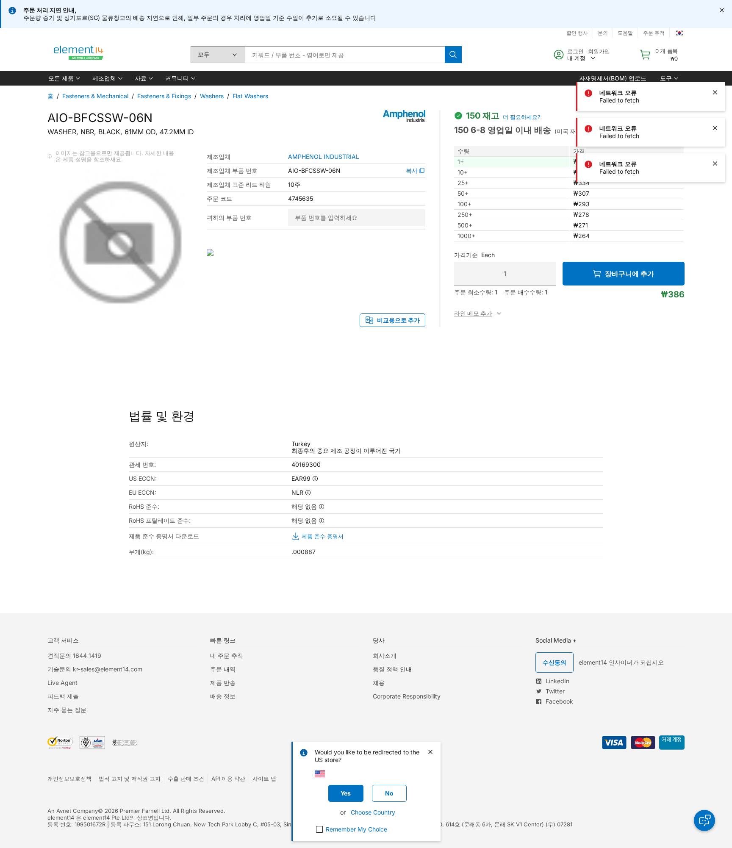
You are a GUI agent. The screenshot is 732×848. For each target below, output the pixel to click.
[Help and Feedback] (704, 820)
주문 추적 (654, 33)
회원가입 (599, 51)
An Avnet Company (72, 810)
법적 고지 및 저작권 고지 (130, 778)
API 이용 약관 (228, 778)
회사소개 (384, 655)
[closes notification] (722, 10)
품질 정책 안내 (392, 669)
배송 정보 (223, 696)
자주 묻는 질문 (66, 709)
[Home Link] (78, 54)
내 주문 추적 (226, 655)
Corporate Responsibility (407, 696)
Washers (212, 96)
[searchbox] (345, 54)
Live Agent (62, 682)
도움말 (625, 33)
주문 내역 (223, 669)
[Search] (453, 54)
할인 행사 (577, 33)
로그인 (575, 51)
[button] (64, 78)
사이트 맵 (264, 778)
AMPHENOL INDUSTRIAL (323, 156)
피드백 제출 (63, 696)
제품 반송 (223, 682)
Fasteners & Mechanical (95, 96)
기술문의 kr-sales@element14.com (94, 669)
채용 (379, 682)
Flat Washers (250, 96)
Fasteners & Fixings (164, 96)
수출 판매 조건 (186, 778)
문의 (603, 33)
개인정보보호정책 (69, 778)
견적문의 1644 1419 (74, 655)
